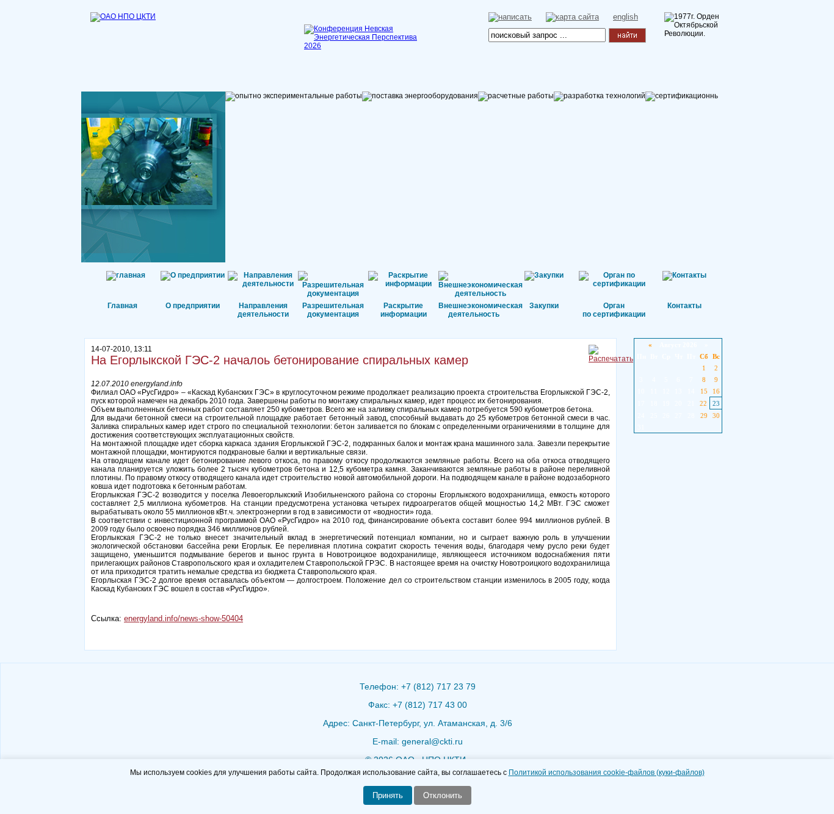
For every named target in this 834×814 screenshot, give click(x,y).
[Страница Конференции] (365, 45)
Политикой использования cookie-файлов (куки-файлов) (607, 772)
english (625, 16)
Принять (387, 795)
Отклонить (442, 795)
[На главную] (151, 33)
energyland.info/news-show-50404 (183, 618)
